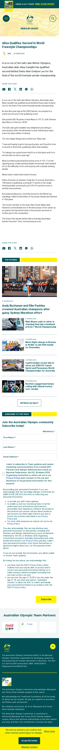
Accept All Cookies (29, 741)
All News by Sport (29, 403)
